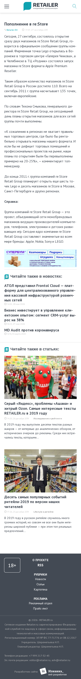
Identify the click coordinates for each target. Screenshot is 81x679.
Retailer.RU (12, 30)
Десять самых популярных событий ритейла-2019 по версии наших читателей (35, 501)
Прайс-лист (40, 608)
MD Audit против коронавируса (31, 330)
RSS (40, 565)
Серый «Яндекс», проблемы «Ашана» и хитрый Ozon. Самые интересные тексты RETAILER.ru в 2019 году (40, 408)
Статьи (40, 584)
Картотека (40, 589)
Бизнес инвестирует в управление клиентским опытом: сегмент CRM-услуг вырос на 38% (40, 315)
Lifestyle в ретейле (43, 512)
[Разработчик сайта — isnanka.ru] (53, 672)
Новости (40, 579)
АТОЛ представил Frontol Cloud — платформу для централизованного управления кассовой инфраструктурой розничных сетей (39, 293)
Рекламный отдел (40, 603)
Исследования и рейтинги (47, 418)
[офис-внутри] (40, 251)
